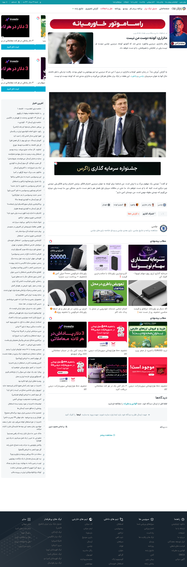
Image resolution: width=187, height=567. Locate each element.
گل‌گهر (120, 554)
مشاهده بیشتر (106, 435)
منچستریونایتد (86, 559)
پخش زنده (160, 2)
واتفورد (134, 76)
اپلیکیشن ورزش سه (171, 2)
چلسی (141, 76)
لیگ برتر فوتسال (55, 563)
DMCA (182, 554)
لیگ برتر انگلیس (55, 536)
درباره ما (181, 537)
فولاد (121, 546)
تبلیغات (126, 2)
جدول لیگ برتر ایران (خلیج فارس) (50, 525)
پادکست (142, 2)
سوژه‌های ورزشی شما (145, 524)
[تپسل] (55, 163)
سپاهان (120, 541)
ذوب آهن (119, 537)
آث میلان (88, 524)
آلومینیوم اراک (117, 559)
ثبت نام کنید (23, 47)
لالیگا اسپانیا (57, 541)
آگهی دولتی (180, 559)
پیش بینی (183, 2)
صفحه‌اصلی (164, 8)
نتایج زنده (79, 8)
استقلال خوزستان (116, 563)
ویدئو (151, 541)
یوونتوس (88, 563)
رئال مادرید (87, 550)
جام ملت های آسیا (23, 528)
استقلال (120, 524)
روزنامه (118, 8)
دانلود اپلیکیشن (178, 524)
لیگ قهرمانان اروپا (54, 549)
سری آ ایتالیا (57, 545)
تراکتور (120, 532)
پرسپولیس (119, 528)
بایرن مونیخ (87, 537)
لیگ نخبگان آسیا (55, 554)
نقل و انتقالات (106, 8)
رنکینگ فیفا (26, 532)
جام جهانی (26, 524)
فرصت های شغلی (177, 546)
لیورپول (89, 554)
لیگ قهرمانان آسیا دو (53, 558)
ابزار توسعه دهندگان (176, 541)
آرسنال (89, 541)
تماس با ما (134, 2)
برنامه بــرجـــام (136, 8)
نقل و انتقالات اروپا (23, 537)
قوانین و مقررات (130, 403)
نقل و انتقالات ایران (22, 541)
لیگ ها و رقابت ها (146, 537)
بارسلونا (89, 532)
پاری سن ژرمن (25, 546)
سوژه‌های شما (117, 2)
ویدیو (125, 8)
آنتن (152, 554)
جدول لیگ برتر (150, 8)
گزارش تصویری (91, 8)
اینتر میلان (88, 528)
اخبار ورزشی (151, 2)
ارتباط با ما (180, 528)
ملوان (120, 550)
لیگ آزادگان (57, 532)
